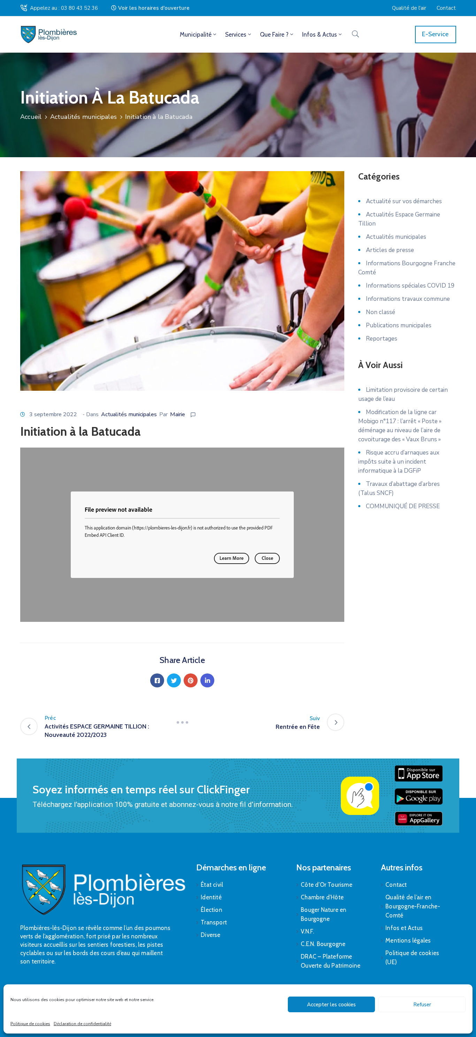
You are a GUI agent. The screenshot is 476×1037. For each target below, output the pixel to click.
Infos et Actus (404, 927)
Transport (214, 922)
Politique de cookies (30, 1024)
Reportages (381, 339)
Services (235, 34)
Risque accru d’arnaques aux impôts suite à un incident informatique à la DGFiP (398, 462)
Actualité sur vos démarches (404, 201)
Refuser (422, 1004)
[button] (150, 8)
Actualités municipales (83, 117)
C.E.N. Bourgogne (323, 943)
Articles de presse (390, 250)
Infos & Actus (319, 34)
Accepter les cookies (331, 1004)
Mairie (177, 414)
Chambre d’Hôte (322, 897)
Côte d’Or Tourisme (326, 884)
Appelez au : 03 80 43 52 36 (64, 8)
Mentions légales (408, 940)
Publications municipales (398, 325)
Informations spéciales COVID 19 (410, 286)
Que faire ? (274, 34)
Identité (211, 897)
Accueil (30, 117)
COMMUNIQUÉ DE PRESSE (403, 506)
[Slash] (182, 722)
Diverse (210, 934)
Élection (211, 909)
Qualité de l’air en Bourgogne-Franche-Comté (412, 906)
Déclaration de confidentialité (82, 1024)
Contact (396, 884)
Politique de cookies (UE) (412, 958)
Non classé (380, 312)
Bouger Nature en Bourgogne (323, 914)
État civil (212, 884)
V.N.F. (307, 931)
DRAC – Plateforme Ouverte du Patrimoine (330, 961)
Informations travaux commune (408, 299)
